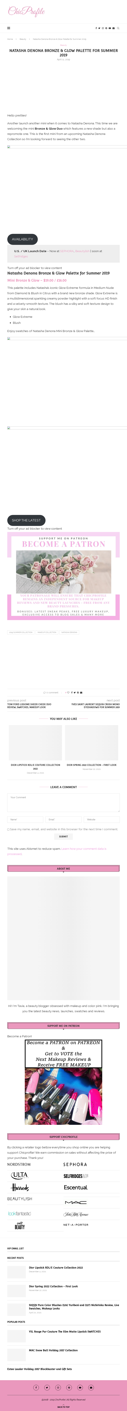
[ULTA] (19, 1174)
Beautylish (82, 251)
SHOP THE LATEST (26, 520)
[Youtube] (110, 28)
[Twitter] (99, 28)
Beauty (23, 39)
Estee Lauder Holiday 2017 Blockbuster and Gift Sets (39, 1369)
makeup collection (47, 632)
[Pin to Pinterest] (78, 692)
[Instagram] (103, 28)
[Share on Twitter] (75, 692)
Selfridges (21, 256)
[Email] (113, 28)
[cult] (19, 1224)
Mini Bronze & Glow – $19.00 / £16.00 (37, 280)
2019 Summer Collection (20, 632)
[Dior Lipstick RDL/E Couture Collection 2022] (35, 743)
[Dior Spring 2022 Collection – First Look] (91, 743)
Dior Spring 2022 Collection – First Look (91, 765)
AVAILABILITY (22, 239)
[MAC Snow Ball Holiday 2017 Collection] (16, 1355)
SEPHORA (67, 251)
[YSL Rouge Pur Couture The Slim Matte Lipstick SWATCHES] (16, 1336)
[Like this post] (68, 692)
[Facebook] (96, 28)
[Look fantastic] (19, 1212)
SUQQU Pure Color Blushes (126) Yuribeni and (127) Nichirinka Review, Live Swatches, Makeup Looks (74, 1307)
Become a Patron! (19, 1036)
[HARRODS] (19, 1186)
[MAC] (76, 1201)
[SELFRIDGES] (76, 1174)
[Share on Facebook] (71, 692)
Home (10, 39)
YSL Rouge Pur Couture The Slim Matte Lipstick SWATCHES (65, 1331)
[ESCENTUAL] (76, 1186)
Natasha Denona (69, 632)
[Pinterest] (106, 28)
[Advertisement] (63, 86)
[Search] (118, 28)
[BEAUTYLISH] (19, 1197)
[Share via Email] (81, 692)
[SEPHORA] (75, 1163)
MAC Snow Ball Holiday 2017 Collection (53, 1350)
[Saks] (76, 1212)
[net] (76, 1224)
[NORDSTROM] (19, 1163)
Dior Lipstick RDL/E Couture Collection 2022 (56, 1267)
